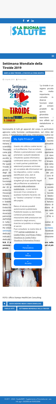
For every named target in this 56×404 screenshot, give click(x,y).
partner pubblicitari (26, 232)
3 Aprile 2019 (9, 79)
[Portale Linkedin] (32, 20)
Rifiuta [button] (28, 255)
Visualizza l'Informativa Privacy (27, 240)
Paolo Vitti (9, 308)
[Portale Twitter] (28, 20)
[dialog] (28, 202)
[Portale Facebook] (23, 20)
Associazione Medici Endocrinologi (25, 304)
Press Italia (22, 79)
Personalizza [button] (28, 248)
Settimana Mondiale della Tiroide (34, 308)
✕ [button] (41, 139)
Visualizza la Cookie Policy (25, 237)
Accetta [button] (28, 263)
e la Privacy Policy (33, 234)
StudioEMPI (20, 399)
